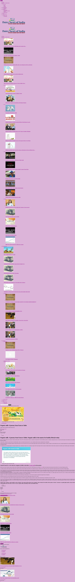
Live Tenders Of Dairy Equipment (12, 359)
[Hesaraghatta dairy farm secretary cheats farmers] (10, 186)
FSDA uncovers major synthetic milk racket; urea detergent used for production (18, 64)
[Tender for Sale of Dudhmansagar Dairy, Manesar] (10, 348)
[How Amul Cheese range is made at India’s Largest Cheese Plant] (10, 167)
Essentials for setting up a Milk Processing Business (15, 397)
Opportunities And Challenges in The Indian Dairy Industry (14, 282)
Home (3, 2)
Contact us (3, 551)
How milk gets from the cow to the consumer (13, 389)
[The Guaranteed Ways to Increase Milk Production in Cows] (7, 564)
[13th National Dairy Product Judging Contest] (10, 91)
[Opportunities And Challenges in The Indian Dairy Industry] (8, 280)
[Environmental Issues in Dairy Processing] (8, 271)
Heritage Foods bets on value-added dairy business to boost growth (17, 207)
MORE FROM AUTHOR (11, 495)
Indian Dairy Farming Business (6, 523)
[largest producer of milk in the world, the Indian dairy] (8, 72)
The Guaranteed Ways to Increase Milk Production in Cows (11, 565)
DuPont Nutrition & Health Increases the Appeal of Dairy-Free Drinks (18, 140)
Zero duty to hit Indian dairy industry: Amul (12, 55)
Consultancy (4, 9)
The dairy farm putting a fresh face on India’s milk (15, 160)
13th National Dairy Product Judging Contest (14, 93)
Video (4, 151)
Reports (3, 13)
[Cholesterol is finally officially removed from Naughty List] (8, 262)
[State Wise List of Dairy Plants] (10, 233)
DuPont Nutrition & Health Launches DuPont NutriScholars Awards (18, 122)
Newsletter (5, 400)
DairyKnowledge (4, 7)
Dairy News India (2, 567)
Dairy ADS (5, 15)
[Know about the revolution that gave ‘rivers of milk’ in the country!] (8, 81)
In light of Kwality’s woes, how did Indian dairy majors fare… (15, 46)
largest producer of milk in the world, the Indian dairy (13, 74)
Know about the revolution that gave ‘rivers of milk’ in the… (14, 83)
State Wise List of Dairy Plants (11, 235)
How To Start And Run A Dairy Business (13, 382)
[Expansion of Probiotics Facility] (10, 111)
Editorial (5, 8)
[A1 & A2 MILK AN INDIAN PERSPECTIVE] (10, 309)
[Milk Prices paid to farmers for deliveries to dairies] (5, 540)
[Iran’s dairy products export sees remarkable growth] (7, 576)
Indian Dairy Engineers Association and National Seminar (16, 102)
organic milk (32, 465)
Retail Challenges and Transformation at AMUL (14, 329)
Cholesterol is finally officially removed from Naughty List (14, 263)
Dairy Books (5, 12)
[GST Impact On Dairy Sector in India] (5, 512)
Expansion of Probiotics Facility (11, 112)
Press (4, 5)
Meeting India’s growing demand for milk (13, 197)
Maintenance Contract (7, 10)
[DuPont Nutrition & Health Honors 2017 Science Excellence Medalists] (10, 129)
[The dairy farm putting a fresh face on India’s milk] (10, 158)
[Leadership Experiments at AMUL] (10, 337)
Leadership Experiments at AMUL (12, 339)
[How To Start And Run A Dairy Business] (10, 380)
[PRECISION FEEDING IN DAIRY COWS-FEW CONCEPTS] (10, 318)
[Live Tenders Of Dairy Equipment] (10, 357)
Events (5, 4)
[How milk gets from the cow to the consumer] (10, 387)
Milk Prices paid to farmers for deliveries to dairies (14, 244)
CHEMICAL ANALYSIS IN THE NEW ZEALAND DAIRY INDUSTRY (17, 291)
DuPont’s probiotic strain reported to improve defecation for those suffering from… (20, 150)
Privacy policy (4, 550)
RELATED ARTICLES (4, 495)
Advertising (5, 16)
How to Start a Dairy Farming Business (13, 375)
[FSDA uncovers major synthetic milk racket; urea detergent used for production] (8, 63)
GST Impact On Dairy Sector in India (12, 216)
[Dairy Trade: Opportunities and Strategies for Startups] (10, 368)
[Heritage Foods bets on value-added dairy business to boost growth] (10, 205)
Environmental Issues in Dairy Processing (11, 273)
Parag (42, 467)
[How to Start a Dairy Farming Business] (10, 374)
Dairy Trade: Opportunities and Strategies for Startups (15, 370)
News (3, 3)
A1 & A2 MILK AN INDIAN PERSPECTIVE (14, 311)
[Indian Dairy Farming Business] (10, 224)
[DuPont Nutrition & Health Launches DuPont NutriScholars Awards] (10, 120)
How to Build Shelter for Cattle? (9, 254)
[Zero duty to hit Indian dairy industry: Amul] (8, 53)
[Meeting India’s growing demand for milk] (10, 195)
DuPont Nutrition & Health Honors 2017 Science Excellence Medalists (18, 131)
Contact (3, 14)
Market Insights (4, 423)
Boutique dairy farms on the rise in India (13, 178)
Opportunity (5, 341)
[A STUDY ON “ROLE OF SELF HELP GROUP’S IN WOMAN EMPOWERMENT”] (10, 300)
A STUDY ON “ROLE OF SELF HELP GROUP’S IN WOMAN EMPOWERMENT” (21, 301)
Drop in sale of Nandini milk (7, 493)
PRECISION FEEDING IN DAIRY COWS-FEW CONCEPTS (17, 320)
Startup (5, 11)
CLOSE (1, 0)
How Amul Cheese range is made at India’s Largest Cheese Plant (17, 169)
